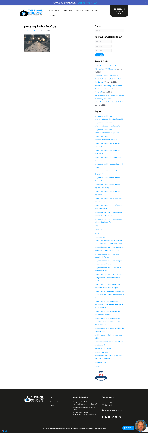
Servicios (78, 10)
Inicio (51, 10)
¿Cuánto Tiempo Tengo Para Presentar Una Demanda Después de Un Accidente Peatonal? (109, 89)
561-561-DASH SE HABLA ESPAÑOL (119, 11)
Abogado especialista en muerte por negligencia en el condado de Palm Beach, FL (108, 277)
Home (97, 233)
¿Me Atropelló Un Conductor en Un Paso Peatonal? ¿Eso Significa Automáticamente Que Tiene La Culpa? (109, 99)
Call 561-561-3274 (88, 2)
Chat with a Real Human (127, 428)
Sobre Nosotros (68, 10)
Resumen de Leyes (101, 352)
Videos (87, 10)
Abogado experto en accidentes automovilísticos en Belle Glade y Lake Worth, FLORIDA (109, 304)
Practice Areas (100, 237)
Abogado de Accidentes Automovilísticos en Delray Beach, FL (84, 413)
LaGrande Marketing (100, 428)
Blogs (97, 226)
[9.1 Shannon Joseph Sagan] (101, 381)
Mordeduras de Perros (103, 349)
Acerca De (58, 10)
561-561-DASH (107, 405)
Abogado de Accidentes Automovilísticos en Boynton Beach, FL (85, 403)
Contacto (52, 15)
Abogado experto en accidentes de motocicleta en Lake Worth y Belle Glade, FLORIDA (107, 321)
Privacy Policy (80, 428)
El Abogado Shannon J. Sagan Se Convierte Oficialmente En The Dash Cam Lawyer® (108, 79)
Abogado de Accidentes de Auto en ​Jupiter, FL (84, 408)
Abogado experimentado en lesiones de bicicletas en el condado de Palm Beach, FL (109, 294)
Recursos (95, 10)
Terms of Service (70, 428)
